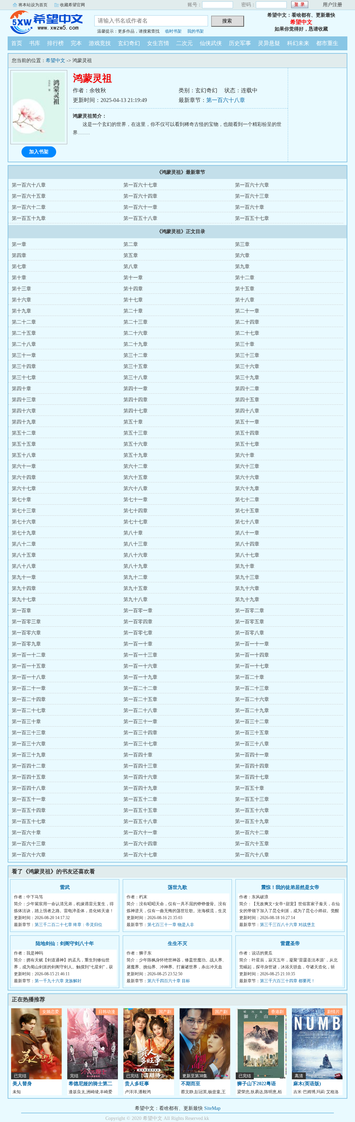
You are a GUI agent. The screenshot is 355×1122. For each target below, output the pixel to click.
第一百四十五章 (29, 777)
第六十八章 (135, 488)
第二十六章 (135, 333)
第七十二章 (247, 499)
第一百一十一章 (252, 643)
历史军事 (240, 43)
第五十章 (133, 422)
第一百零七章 (138, 632)
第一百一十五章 (29, 666)
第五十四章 (247, 433)
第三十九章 (247, 377)
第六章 (242, 255)
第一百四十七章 (252, 777)
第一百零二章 (249, 610)
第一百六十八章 (225, 100)
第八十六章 (135, 555)
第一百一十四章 (252, 655)
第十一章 (133, 277)
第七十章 (21, 499)
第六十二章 (135, 466)
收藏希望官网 (72, 4)
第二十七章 (247, 333)
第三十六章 (247, 366)
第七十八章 (247, 521)
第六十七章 (24, 488)
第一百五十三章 (252, 799)
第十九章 (21, 311)
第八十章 (133, 533)
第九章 (242, 266)
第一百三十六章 (29, 743)
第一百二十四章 (29, 699)
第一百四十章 (138, 754)
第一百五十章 (249, 788)
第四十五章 (247, 399)
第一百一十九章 (140, 677)
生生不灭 (177, 943)
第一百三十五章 (252, 732)
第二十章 (133, 311)
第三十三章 (247, 355)
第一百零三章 (26, 621)
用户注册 (332, 4)
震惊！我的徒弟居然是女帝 (290, 887)
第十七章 (133, 299)
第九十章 (244, 566)
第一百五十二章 (140, 799)
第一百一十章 (138, 643)
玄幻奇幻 (129, 43)
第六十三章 (247, 466)
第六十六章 (247, 477)
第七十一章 (135, 499)
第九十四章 (24, 588)
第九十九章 (247, 599)
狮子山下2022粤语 (256, 1083)
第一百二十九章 (252, 710)
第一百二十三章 (252, 688)
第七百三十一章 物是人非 (170, 924)
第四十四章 (135, 399)
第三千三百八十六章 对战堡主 (287, 924)
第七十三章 (24, 510)
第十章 (19, 277)
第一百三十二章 (252, 721)
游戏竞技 (100, 43)
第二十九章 (135, 344)
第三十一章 (24, 355)
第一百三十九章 (29, 754)
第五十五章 (24, 444)
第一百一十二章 (29, 655)
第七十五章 (247, 510)
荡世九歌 (177, 887)
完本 (76, 43)
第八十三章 (135, 544)
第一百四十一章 (252, 754)
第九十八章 (135, 599)
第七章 (19, 266)
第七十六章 (24, 521)
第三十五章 (135, 366)
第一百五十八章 (140, 218)
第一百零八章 (249, 632)
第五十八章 (24, 455)
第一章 (19, 244)
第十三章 (21, 288)
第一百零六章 (26, 632)
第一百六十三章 (252, 196)
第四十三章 (24, 399)
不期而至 (190, 1083)
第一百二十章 (249, 677)
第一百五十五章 (140, 810)
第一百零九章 (26, 643)
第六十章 (244, 455)
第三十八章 (135, 377)
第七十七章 (135, 521)
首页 (16, 43)
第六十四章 (24, 477)
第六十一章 (24, 466)
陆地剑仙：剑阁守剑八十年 (65, 943)
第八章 (130, 266)
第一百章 (21, 610)
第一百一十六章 (140, 666)
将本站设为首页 (32, 4)
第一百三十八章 (252, 743)
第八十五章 (24, 555)
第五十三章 (135, 433)
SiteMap (212, 1108)
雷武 (65, 887)
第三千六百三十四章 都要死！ (287, 980)
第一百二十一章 (29, 688)
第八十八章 (24, 566)
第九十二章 (135, 577)
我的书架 (195, 31)
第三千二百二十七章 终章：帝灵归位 (68, 924)
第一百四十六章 (140, 777)
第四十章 (21, 388)
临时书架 (173, 31)
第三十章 (244, 344)
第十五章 (244, 288)
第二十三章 (135, 322)
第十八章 (244, 299)
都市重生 (327, 43)
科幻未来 (298, 43)
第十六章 (21, 299)
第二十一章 (247, 311)
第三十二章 (135, 355)
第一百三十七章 (140, 743)
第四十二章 (247, 388)
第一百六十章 (249, 207)
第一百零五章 (249, 621)
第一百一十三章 (140, 655)
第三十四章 (24, 366)
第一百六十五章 (29, 196)
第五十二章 (24, 433)
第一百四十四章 (252, 766)
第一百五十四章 (29, 810)
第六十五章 (135, 477)
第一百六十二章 (29, 207)
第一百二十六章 (252, 699)
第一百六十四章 (140, 196)
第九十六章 (247, 588)
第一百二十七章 (29, 710)
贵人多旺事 (137, 1083)
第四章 (19, 255)
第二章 (130, 244)
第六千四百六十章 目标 (168, 980)
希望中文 (46, 22)
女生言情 (158, 43)
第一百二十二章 (140, 688)
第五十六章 (135, 444)
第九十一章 (24, 577)
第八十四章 (247, 544)
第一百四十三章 (140, 766)
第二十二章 (24, 322)
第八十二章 (24, 544)
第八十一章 (247, 533)
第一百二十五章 (140, 699)
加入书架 (39, 151)
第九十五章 (135, 588)
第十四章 (133, 288)
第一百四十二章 (29, 766)
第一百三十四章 (140, 732)
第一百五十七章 (252, 218)
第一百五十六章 (252, 810)
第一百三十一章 (140, 721)
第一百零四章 (138, 621)
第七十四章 (135, 510)
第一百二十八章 (140, 710)
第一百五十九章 (29, 218)
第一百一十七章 (252, 666)
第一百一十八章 (29, 677)
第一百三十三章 (29, 732)
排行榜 (55, 43)
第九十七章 (24, 599)
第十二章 (244, 277)
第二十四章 (247, 322)
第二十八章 (24, 344)
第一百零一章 (138, 610)
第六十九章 (247, 488)
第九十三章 (247, 577)
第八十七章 (247, 555)
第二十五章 (24, 333)
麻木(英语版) (307, 1083)
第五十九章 (135, 455)
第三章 (242, 244)
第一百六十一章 (140, 207)
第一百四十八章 (29, 788)
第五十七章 (247, 444)
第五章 (130, 255)
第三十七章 (24, 377)
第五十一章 (247, 422)
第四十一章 (135, 388)
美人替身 (22, 1083)
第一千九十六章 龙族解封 (58, 980)
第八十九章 (135, 566)
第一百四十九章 (140, 788)
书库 (34, 43)
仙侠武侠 (211, 43)
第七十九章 (24, 533)
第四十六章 (24, 410)
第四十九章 (24, 422)
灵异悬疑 (269, 43)
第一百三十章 (26, 721)
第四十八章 (247, 410)
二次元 (184, 43)
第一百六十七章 (140, 185)
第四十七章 (135, 410)
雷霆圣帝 (290, 943)
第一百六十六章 (252, 185)
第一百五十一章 (29, 799)
